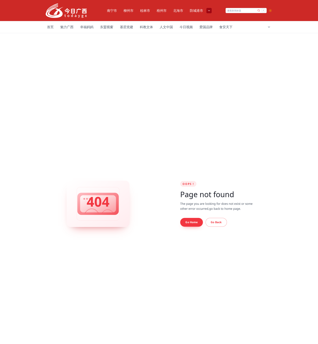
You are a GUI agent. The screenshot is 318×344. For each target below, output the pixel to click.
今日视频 (186, 27)
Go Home (191, 222)
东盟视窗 (106, 27)
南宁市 (112, 10)
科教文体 (146, 27)
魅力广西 (67, 27)
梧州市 (162, 10)
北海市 (178, 10)
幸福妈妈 (86, 27)
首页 (50, 27)
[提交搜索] (258, 10)
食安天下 (226, 27)
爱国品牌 (206, 27)
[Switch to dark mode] (270, 10)
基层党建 (126, 27)
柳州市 (128, 10)
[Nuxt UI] (66, 10)
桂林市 (145, 10)
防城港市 (196, 10)
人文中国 (166, 27)
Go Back (216, 222)
